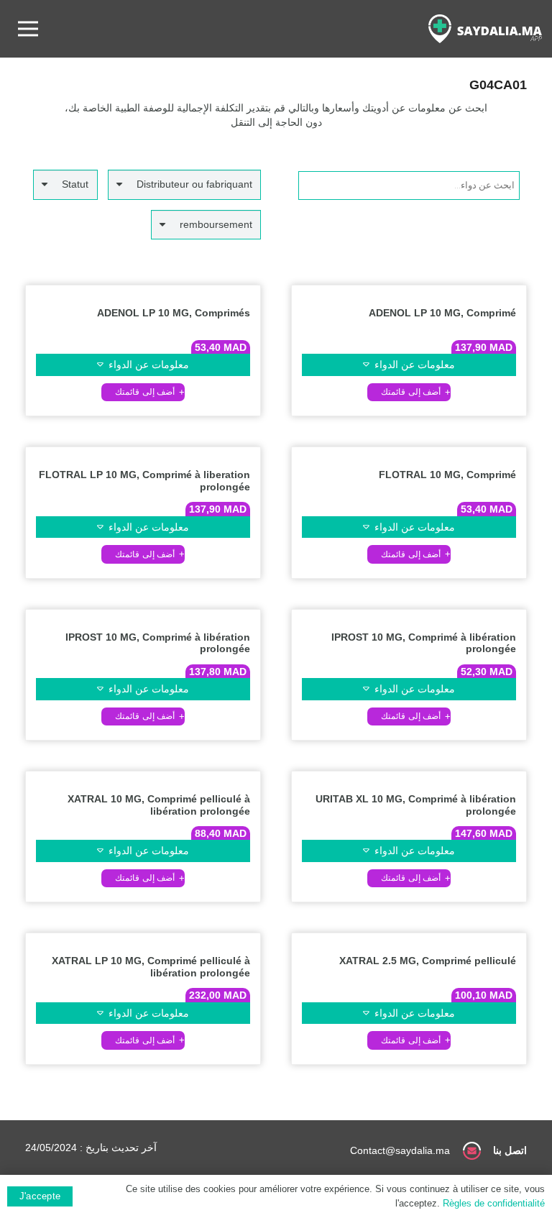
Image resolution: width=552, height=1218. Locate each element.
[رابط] (485, 28)
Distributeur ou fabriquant (194, 184)
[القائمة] (28, 29)
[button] (409, 392)
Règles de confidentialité (494, 1203)
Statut (75, 184)
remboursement (216, 224)
